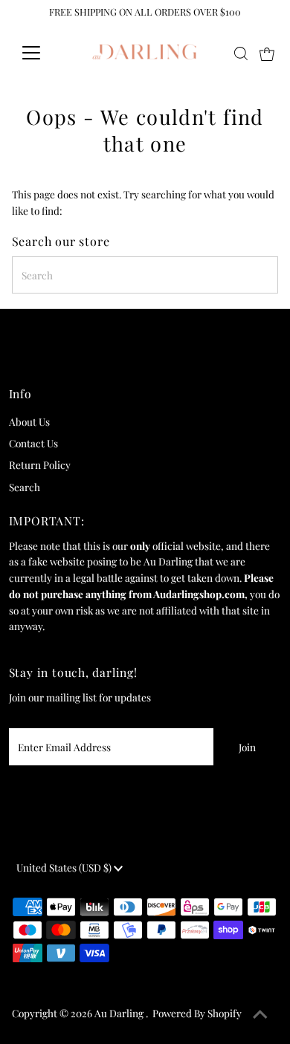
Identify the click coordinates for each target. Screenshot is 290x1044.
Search (24, 486)
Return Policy (40, 464)
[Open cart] (267, 53)
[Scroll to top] (260, 1014)
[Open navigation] (43, 52)
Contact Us (33, 443)
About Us (29, 421)
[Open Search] (241, 53)
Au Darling (120, 1012)
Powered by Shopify (197, 1012)
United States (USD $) (65, 867)
